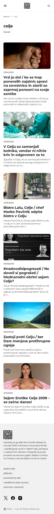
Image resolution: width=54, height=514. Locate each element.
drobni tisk (9, 468)
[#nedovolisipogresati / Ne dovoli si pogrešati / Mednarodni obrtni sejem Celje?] (27, 247)
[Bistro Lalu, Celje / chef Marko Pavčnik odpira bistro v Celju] (27, 186)
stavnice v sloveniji (13, 487)
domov (6, 16)
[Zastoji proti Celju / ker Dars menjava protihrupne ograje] (27, 315)
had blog (7, 442)
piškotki (7, 473)
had (18, 458)
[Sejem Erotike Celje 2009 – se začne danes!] (27, 376)
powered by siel (12, 478)
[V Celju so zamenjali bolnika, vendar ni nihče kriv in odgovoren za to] (27, 125)
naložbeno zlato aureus (16, 482)
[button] (5, 5)
